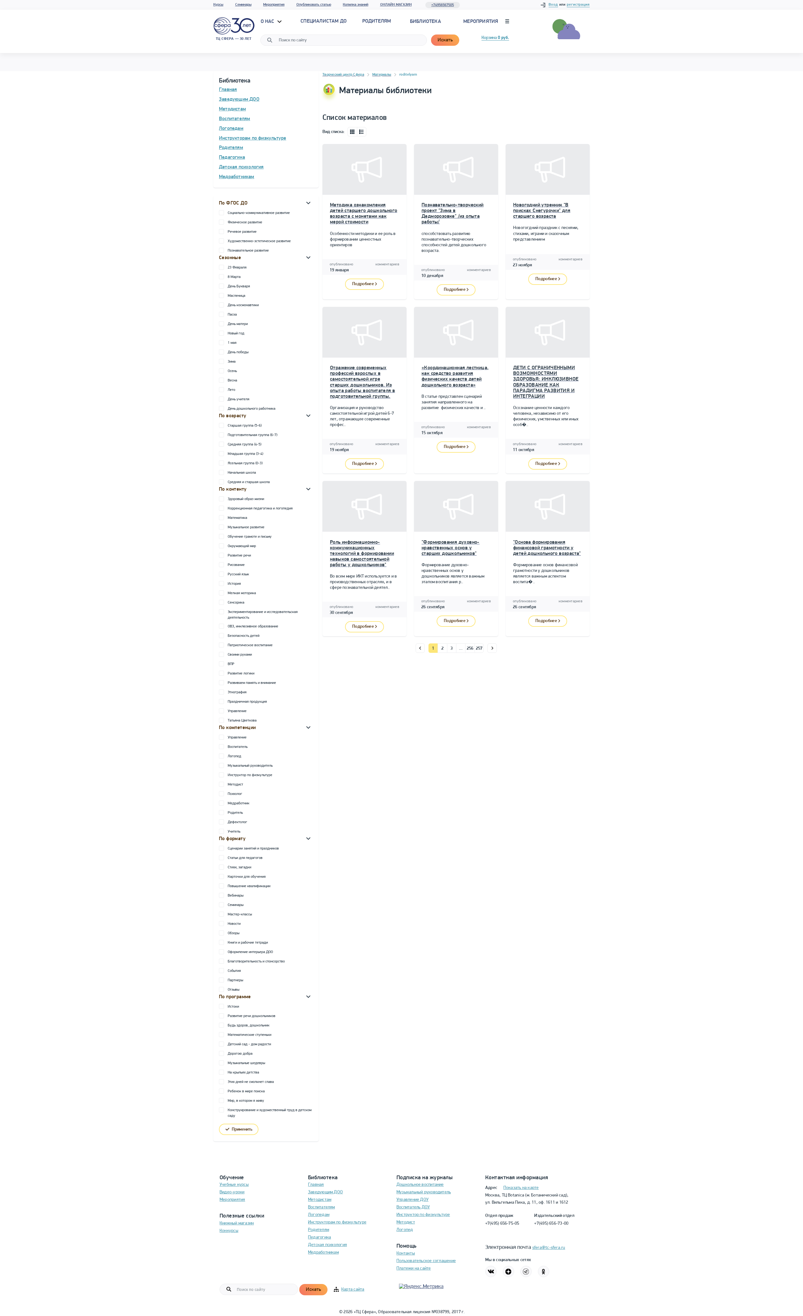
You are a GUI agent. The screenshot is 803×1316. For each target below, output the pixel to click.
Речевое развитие (242, 232)
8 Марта (234, 277)
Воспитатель (237, 747)
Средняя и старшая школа (249, 482)
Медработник (238, 803)
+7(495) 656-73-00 (551, 1223)
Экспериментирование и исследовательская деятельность (263, 615)
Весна (232, 380)
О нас (268, 21)
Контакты (405, 1253)
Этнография (237, 692)
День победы (238, 352)
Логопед (234, 756)
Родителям (231, 147)
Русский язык (238, 574)
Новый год (236, 333)
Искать (445, 40)
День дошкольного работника (251, 409)
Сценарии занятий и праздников (253, 848)
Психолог (235, 794)
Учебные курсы (234, 1184)
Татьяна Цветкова (242, 720)
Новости (234, 924)
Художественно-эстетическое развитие (259, 241)
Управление (237, 711)
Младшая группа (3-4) (245, 454)
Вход (553, 5)
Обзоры (233, 933)
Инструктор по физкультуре (250, 775)
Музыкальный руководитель (250, 766)
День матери (238, 324)
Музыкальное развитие (246, 527)
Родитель (235, 813)
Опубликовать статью (313, 5)
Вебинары (235, 896)
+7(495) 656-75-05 (502, 1223)
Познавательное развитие (248, 251)
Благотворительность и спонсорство (256, 961)
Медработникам (236, 176)
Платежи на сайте (413, 1268)
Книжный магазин (237, 1223)
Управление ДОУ (412, 1199)
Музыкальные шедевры (246, 1063)
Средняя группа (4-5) (244, 444)
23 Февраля (237, 267)
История (234, 584)
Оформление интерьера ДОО (250, 952)
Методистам (232, 109)
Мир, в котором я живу (246, 1101)
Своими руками (240, 655)
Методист (235, 784)
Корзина (495, 37)
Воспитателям (234, 118)
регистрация (578, 5)
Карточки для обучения (247, 877)
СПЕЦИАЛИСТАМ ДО (323, 21)
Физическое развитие (245, 222)
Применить (242, 1129)
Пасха (232, 315)
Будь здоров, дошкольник (248, 1025)
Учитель (234, 832)
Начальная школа (242, 473)
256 (470, 648)
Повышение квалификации (249, 886)
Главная (228, 89)
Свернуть (308, 202)
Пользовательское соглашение (426, 1261)
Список (361, 131)
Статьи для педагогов (245, 858)
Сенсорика (236, 603)
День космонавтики (243, 305)
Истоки (233, 1007)
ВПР (231, 664)
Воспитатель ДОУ (413, 1207)
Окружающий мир (242, 546)
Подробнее (363, 284)
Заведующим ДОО (239, 99)
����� (420, 648)
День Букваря (239, 286)
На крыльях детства (243, 1072)
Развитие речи (239, 555)
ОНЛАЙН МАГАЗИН (396, 5)
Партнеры (235, 980)
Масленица (236, 296)
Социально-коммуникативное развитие (259, 213)
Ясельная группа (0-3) (245, 463)
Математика (237, 518)
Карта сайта (352, 1289)
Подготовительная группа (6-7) (252, 435)
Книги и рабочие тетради (248, 943)
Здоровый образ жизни (246, 499)
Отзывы (233, 990)
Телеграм (526, 1271)
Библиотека (425, 21)
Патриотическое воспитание (250, 645)
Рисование (236, 565)
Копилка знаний (355, 5)
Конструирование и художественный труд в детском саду (269, 1113)
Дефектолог (237, 822)
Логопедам (231, 128)
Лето (231, 390)
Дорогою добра (240, 1054)
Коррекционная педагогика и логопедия (260, 508)
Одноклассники (543, 1271)
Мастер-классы (240, 914)
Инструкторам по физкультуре (252, 138)
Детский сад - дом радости (249, 1044)
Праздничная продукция (247, 702)
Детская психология (241, 167)
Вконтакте (491, 1271)
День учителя (238, 399)
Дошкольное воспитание (420, 1184)
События (234, 971)
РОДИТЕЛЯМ (376, 21)
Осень (232, 371)
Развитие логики (241, 673)
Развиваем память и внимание (252, 683)
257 (479, 648)
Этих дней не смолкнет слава (251, 1082)
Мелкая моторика (242, 593)
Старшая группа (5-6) (245, 426)
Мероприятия (274, 5)
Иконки (352, 131)
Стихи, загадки (239, 867)
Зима (232, 362)
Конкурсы (229, 1230)
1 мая (232, 343)
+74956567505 (442, 5)
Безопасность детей (243, 636)
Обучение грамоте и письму (250, 537)
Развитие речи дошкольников (251, 1016)
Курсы (218, 5)
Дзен (508, 1271)
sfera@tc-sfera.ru (548, 1247)
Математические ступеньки (249, 1035)
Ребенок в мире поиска (246, 1091)
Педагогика (232, 157)
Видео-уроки (232, 1192)
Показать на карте (521, 1187)
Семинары (243, 5)
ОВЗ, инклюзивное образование (253, 626)
